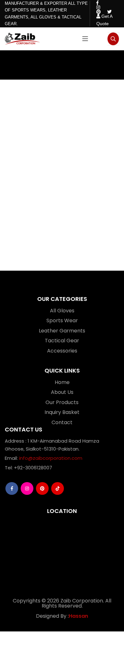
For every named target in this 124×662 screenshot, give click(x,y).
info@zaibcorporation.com (50, 458)
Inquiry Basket (62, 412)
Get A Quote (104, 20)
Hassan (78, 616)
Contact (62, 422)
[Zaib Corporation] (22, 39)
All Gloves (62, 310)
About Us (62, 392)
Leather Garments (62, 330)
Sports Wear (62, 320)
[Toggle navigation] (85, 39)
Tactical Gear (62, 340)
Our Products (62, 402)
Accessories (62, 350)
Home (62, 382)
